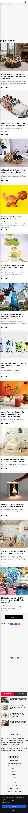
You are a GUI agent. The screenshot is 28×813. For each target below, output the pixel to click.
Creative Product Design (14, 794)
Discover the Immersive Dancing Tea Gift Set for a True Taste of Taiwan (13, 267)
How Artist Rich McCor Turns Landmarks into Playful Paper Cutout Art (12, 316)
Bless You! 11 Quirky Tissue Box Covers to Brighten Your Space (12, 505)
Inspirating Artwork (14, 788)
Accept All (14, 806)
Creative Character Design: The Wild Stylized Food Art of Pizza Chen (13, 219)
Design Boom (14, 774)
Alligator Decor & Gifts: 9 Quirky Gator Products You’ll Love (13, 171)
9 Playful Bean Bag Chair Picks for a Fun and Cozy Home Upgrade (13, 460)
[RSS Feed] (19, 624)
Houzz (14, 777)
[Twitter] (14, 624)
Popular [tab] (8, 694)
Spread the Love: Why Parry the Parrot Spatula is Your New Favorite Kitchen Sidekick (12, 414)
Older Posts (14, 617)
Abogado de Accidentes (14, 766)
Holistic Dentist (14, 760)
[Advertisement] (14, 23)
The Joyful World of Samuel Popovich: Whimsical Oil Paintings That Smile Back (18, 715)
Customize (14, 810)
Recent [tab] (21, 694)
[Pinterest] (16, 624)
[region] (14, 804)
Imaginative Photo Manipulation (14, 786)
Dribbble (14, 768)
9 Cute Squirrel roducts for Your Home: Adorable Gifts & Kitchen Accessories (13, 76)
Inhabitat (14, 771)
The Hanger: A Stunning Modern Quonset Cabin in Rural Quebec (13, 552)
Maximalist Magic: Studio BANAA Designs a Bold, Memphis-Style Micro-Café (13, 600)
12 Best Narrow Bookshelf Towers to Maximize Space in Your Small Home (18, 707)
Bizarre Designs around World (14, 791)
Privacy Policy (7, 802)
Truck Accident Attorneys (14, 763)
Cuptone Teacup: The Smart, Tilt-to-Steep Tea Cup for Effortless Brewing (18, 722)
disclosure (12, 750)
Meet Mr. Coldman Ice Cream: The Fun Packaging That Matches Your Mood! (13, 365)
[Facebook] (11, 624)
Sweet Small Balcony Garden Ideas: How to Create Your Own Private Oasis (18, 699)
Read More (14, 57)
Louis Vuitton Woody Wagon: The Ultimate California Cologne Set (13, 124)
